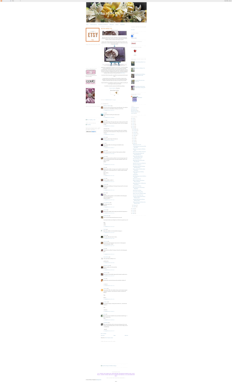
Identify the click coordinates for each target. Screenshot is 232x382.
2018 (133, 119)
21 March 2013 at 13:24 (109, 199)
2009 (133, 213)
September (135, 133)
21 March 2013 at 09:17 (109, 147)
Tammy (105, 150)
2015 (133, 124)
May (134, 140)
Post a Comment (103, 333)
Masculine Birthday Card (137, 158)
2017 (133, 121)
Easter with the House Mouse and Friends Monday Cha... (138, 154)
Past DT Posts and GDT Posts (103, 24)
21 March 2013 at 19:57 (109, 275)
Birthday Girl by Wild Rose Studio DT (139, 151)
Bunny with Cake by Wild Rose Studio (139, 193)
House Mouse (133, 109)
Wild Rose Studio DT (134, 111)
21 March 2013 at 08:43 (109, 134)
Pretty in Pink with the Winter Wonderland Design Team (138, 157)
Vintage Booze (135, 174)
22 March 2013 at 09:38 (109, 319)
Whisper (105, 235)
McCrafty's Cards (106, 265)
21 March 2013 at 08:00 (109, 117)
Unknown (105, 288)
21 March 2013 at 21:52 (109, 285)
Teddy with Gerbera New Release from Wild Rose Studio (139, 202)
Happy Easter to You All (137, 144)
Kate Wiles (132, 34)
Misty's (105, 192)
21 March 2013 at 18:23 (109, 269)
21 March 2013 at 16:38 (109, 226)
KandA (105, 229)
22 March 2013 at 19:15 (109, 330)
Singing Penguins (139, 97)
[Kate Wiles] (132, 36)
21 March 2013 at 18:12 (109, 254)
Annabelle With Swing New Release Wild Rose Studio (139, 200)
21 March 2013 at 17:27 (109, 245)
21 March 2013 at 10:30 (109, 164)
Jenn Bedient (106, 322)
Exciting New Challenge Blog (138, 191)
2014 (133, 126)
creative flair (133, 113)
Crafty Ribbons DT (134, 107)
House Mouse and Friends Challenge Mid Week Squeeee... (139, 167)
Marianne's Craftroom (107, 105)
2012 (133, 208)
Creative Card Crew (112, 88)
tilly (104, 113)
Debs (104, 167)
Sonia (104, 314)
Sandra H (105, 209)
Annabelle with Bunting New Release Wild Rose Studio (139, 197)
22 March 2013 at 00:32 (109, 311)
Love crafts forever (107, 202)
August (134, 135)
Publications (112, 24)
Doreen (105, 137)
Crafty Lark (105, 241)
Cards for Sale (122, 24)
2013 (133, 127)
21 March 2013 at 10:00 (109, 153)
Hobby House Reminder (137, 178)
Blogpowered (99, 379)
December (135, 129)
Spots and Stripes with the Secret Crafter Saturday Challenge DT (139, 87)
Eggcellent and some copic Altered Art (139, 163)
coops (105, 278)
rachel (105, 178)
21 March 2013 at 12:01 (109, 175)
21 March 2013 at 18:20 (109, 262)
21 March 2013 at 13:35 (109, 207)
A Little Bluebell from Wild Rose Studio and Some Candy (139, 75)
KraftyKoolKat (106, 215)
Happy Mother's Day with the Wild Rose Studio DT (138, 161)
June (134, 138)
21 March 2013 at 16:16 (109, 213)
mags (104, 248)
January (134, 206)
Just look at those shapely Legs (138, 194)
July (134, 137)
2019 (133, 118)
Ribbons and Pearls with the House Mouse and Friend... (138, 181)
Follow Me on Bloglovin (137, 164)
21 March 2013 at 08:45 (109, 140)
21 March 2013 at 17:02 (109, 238)
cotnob (105, 156)
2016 (133, 123)
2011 (133, 210)
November (135, 130)
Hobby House (122, 72)
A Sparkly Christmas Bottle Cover (139, 61)
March (134, 143)
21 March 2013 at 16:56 (109, 232)
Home (87, 24)
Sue (104, 143)
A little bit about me (93, 24)
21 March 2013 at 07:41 (109, 110)
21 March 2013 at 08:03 (109, 126)
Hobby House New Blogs (137, 185)
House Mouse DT (134, 110)
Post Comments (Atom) (109, 337)
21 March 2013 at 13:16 (109, 190)
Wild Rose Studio (135, 96)
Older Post (126, 335)
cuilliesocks (106, 272)
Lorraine (105, 184)
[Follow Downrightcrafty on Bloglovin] (91, 132)
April (134, 141)
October (134, 132)
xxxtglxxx (105, 301)
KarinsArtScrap (106, 256)
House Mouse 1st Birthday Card (139, 68)
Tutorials (117, 24)
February (134, 205)
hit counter (133, 29)
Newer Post (103, 335)
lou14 (105, 120)
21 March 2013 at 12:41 (109, 181)
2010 (133, 211)
